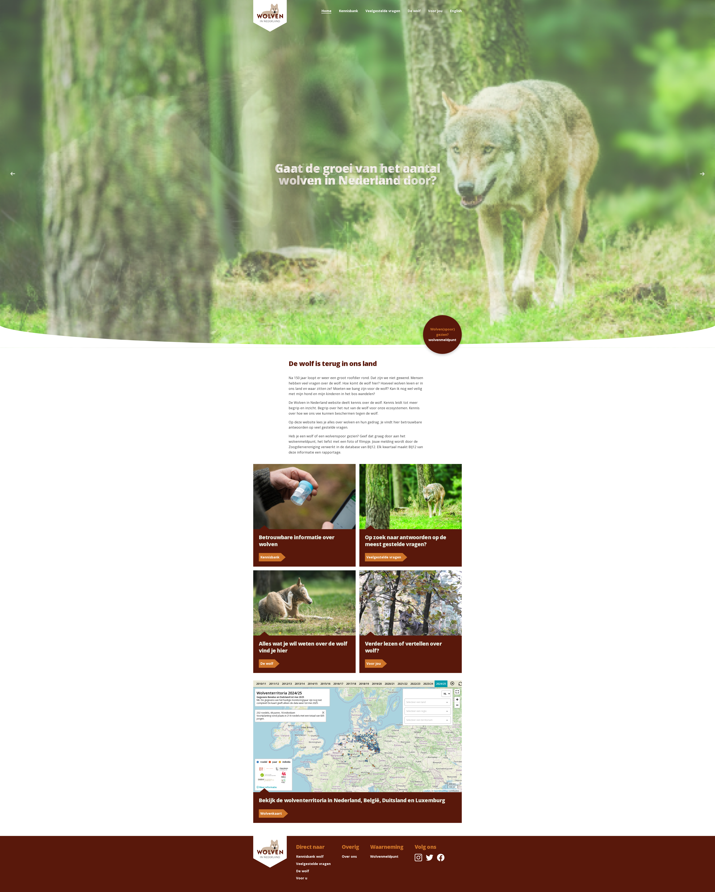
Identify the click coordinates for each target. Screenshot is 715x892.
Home (326, 11)
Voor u (301, 878)
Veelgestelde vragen (383, 11)
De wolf (414, 11)
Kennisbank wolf (310, 856)
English (456, 11)
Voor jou (435, 11)
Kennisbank (348, 11)
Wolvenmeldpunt (384, 856)
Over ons (349, 856)
